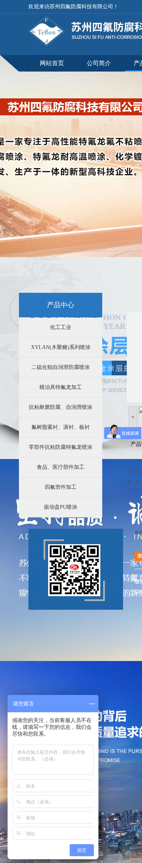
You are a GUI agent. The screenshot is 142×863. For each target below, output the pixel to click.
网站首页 (52, 63)
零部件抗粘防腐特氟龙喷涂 (60, 447)
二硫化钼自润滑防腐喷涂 (60, 367)
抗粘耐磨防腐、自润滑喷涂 (60, 407)
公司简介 (99, 63)
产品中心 (60, 305)
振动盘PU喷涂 (60, 507)
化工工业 (60, 327)
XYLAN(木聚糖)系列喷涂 (61, 347)
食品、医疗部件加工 (60, 467)
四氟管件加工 (60, 487)
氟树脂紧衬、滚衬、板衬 (60, 427)
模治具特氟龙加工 (60, 387)
